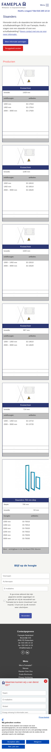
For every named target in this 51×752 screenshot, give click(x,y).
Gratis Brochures (25, 674)
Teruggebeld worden (13, 48)
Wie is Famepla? (25, 665)
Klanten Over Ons (26, 671)
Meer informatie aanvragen (15, 42)
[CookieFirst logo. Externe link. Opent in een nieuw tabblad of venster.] (3, 720)
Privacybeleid (44, 717)
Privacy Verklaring (26, 677)
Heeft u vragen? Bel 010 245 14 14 (34, 11)
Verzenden (25, 616)
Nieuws (25, 668)
